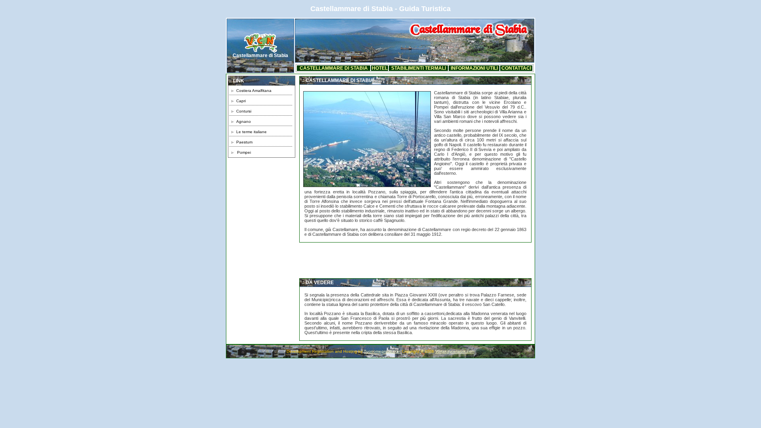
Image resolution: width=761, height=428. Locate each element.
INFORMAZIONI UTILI (474, 68)
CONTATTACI (516, 68)
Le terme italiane (251, 132)
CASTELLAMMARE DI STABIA (334, 68)
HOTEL (380, 68)
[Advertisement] (261, 214)
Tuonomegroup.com (382, 351)
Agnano (243, 121)
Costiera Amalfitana (254, 90)
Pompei (244, 152)
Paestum (244, 142)
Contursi (243, 111)
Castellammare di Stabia (260, 55)
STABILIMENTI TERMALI (418, 68)
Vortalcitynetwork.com (454, 351)
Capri (241, 101)
